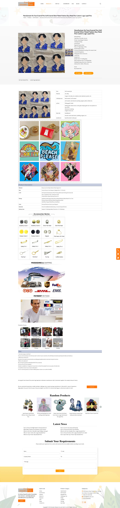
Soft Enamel (63, 492)
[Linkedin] (85, 502)
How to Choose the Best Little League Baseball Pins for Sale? (73, 432)
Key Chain (63, 503)
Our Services (42, 492)
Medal (62, 497)
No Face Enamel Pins (23, 80)
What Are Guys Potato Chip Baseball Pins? (33, 434)
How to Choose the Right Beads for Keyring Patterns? (35, 427)
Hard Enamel (63, 491)
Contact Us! (92, 386)
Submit (60, 470)
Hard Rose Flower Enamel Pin (91, 413)
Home (40, 491)
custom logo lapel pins (35, 80)
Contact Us (41, 503)
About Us (41, 496)
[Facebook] (83, 502)
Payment (41, 497)
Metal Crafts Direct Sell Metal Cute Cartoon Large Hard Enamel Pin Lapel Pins (60, 415)
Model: (75, 66)
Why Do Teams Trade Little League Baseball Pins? (34, 432)
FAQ (40, 499)
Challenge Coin (64, 496)
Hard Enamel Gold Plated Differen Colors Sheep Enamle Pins (28, 415)
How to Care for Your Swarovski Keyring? (69, 427)
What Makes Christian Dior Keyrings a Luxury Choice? (35, 429)
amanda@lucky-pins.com (88, 496)
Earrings (62, 501)
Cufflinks (62, 499)
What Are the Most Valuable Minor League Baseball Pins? (72, 431)
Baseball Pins (63, 494)
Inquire (79, 73)
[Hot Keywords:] (100, 3)
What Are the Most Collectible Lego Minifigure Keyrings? (36, 431)
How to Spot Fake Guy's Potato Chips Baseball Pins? (71, 434)
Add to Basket (88, 73)
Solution (41, 494)
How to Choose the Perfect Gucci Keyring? (69, 429)
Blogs (40, 501)
